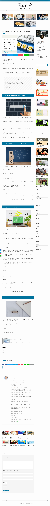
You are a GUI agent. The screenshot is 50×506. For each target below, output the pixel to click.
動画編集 (38, 236)
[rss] (42, 133)
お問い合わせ (38, 193)
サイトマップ (27, 503)
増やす (38, 241)
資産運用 (39, 249)
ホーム (18, 503)
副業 (38, 233)
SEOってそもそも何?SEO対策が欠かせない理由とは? (15, 81)
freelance (39, 207)
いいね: (9, 87)
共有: (8, 86)
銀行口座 (38, 252)
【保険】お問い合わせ (40, 191)
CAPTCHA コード (5, 484)
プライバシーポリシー (40, 196)
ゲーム (38, 213)
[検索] (43, 133)
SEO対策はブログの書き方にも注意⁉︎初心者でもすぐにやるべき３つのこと (21, 340)
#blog (7, 360)
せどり (38, 220)
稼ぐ (4, 360)
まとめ (8, 84)
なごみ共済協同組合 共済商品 (41, 221)
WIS (38, 210)
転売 (38, 251)
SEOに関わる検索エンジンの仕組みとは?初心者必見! (15, 82)
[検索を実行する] (47, 65)
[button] (4, 55)
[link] (11, 422)
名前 (4, 471)
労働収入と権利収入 (40, 234)
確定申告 (38, 244)
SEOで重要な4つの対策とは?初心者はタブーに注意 (15, 83)
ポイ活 (38, 223)
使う (38, 228)
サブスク (38, 215)
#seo (9, 360)
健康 (38, 231)
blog (3, 360)
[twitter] (42, 61)
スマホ (38, 218)
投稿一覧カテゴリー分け (40, 198)
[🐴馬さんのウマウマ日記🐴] (25, 4)
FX (38, 208)
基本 (38, 238)
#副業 (11, 360)
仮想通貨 (38, 226)
